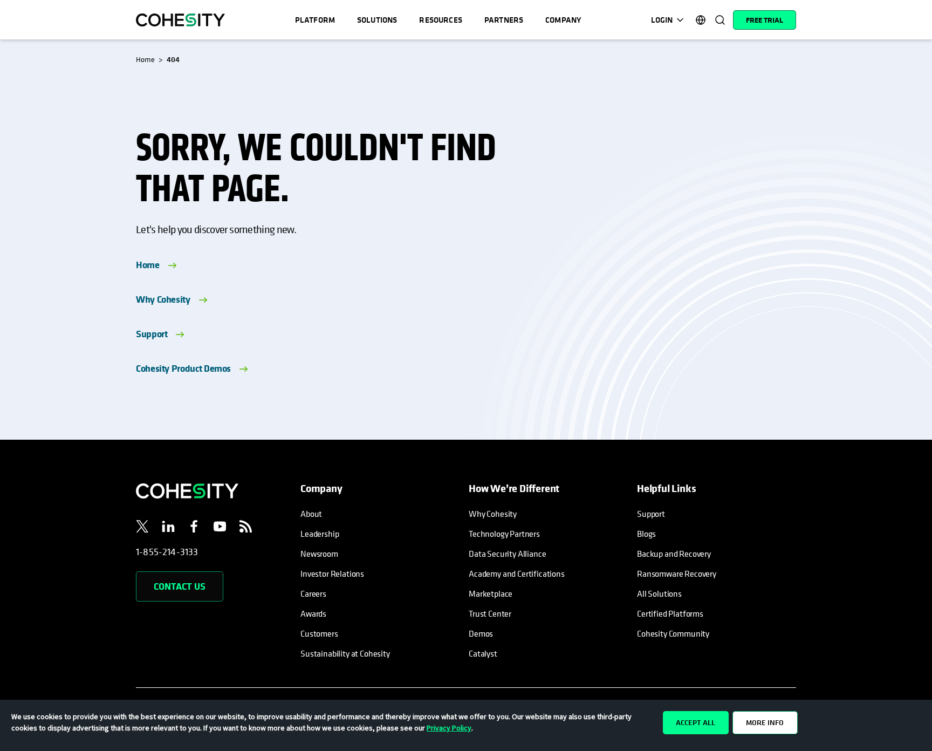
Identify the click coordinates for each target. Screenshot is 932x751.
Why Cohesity (163, 299)
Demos (481, 633)
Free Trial (764, 20)
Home (148, 264)
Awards (313, 613)
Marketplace (490, 593)
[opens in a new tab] (142, 528)
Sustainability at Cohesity (345, 653)
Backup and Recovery (674, 553)
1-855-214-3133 (167, 551)
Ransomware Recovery (676, 573)
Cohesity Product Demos (183, 368)
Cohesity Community (673, 633)
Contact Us (179, 586)
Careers (313, 593)
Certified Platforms (670, 613)
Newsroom (319, 553)
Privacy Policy (449, 728)
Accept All (695, 722)
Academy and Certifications (517, 573)
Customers (319, 633)
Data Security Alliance (507, 553)
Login (662, 19)
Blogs (646, 534)
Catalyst (483, 653)
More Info (765, 722)
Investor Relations (332, 573)
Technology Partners (504, 534)
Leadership (319, 534)
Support (151, 333)
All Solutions (659, 593)
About (311, 514)
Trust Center (490, 613)
